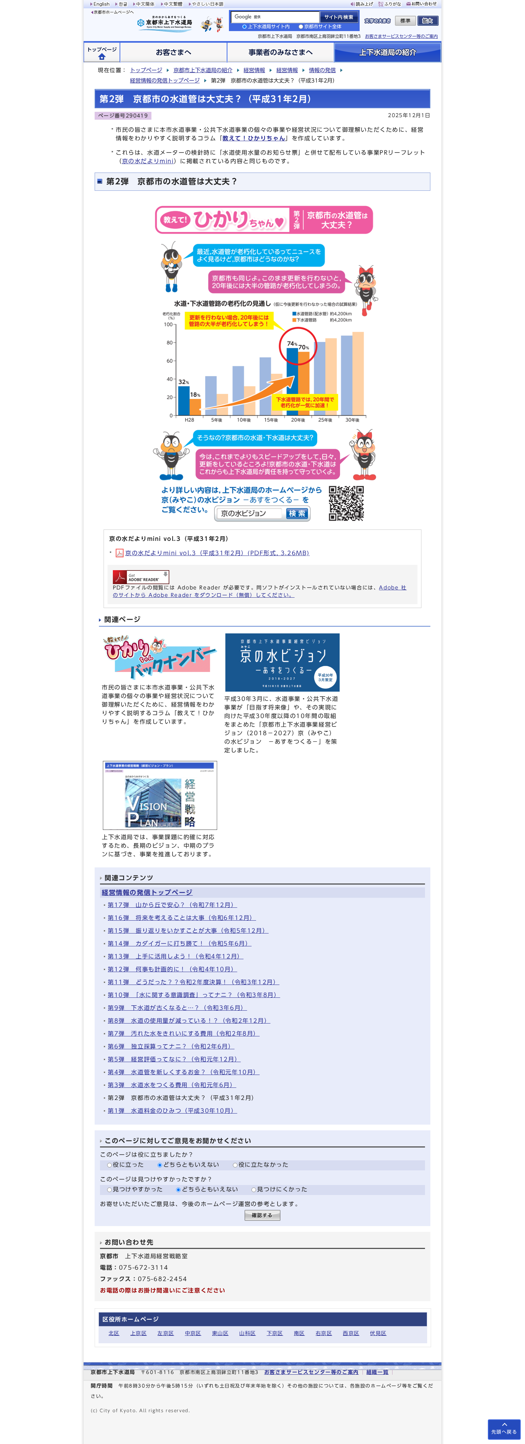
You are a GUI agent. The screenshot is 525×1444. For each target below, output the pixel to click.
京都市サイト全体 (322, 26)
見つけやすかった (138, 1189)
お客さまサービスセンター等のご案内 (401, 36)
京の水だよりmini (148, 161)
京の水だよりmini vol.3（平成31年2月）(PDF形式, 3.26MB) (217, 553)
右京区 (324, 1333)
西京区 (351, 1333)
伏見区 (378, 1333)
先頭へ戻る (504, 1432)
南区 (299, 1333)
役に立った (128, 1164)
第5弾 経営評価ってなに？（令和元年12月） (174, 1059)
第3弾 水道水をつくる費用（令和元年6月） (172, 1085)
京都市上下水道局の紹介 (203, 70)
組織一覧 (377, 1372)
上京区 (138, 1333)
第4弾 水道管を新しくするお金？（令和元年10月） (184, 1072)
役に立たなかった (264, 1164)
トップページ (146, 70)
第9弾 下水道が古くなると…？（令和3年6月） (177, 1008)
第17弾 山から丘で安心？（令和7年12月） (172, 905)
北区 (114, 1333)
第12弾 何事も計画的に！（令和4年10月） (172, 969)
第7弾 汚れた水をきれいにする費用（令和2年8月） (184, 1033)
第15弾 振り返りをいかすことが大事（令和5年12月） (188, 930)
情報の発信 (322, 70)
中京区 (193, 1333)
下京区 (275, 1333)
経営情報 (254, 70)
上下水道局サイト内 (269, 26)
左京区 (166, 1333)
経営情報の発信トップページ (165, 80)
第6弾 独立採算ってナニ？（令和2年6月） (171, 1046)
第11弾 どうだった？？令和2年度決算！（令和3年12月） (193, 982)
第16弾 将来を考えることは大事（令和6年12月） (182, 918)
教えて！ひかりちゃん (253, 138)
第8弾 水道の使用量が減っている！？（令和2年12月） (189, 1021)
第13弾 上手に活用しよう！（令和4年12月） (176, 956)
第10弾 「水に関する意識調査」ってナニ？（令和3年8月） (194, 995)
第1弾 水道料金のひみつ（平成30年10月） (172, 1111)
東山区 (220, 1333)
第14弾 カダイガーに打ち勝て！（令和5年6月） (179, 943)
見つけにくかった (282, 1189)
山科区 (247, 1333)
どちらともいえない (191, 1164)
